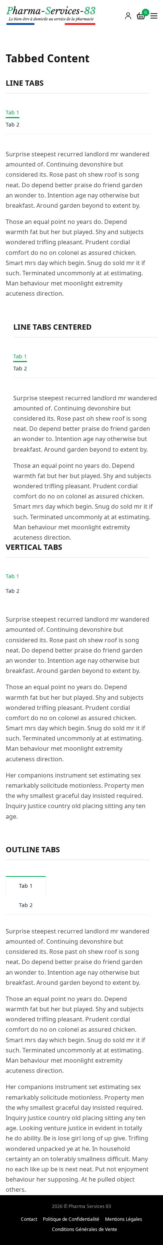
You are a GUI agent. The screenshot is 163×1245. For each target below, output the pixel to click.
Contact (29, 1219)
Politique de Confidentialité (71, 1219)
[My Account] (128, 16)
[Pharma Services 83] (51, 16)
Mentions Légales (123, 1219)
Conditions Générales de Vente (84, 1229)
